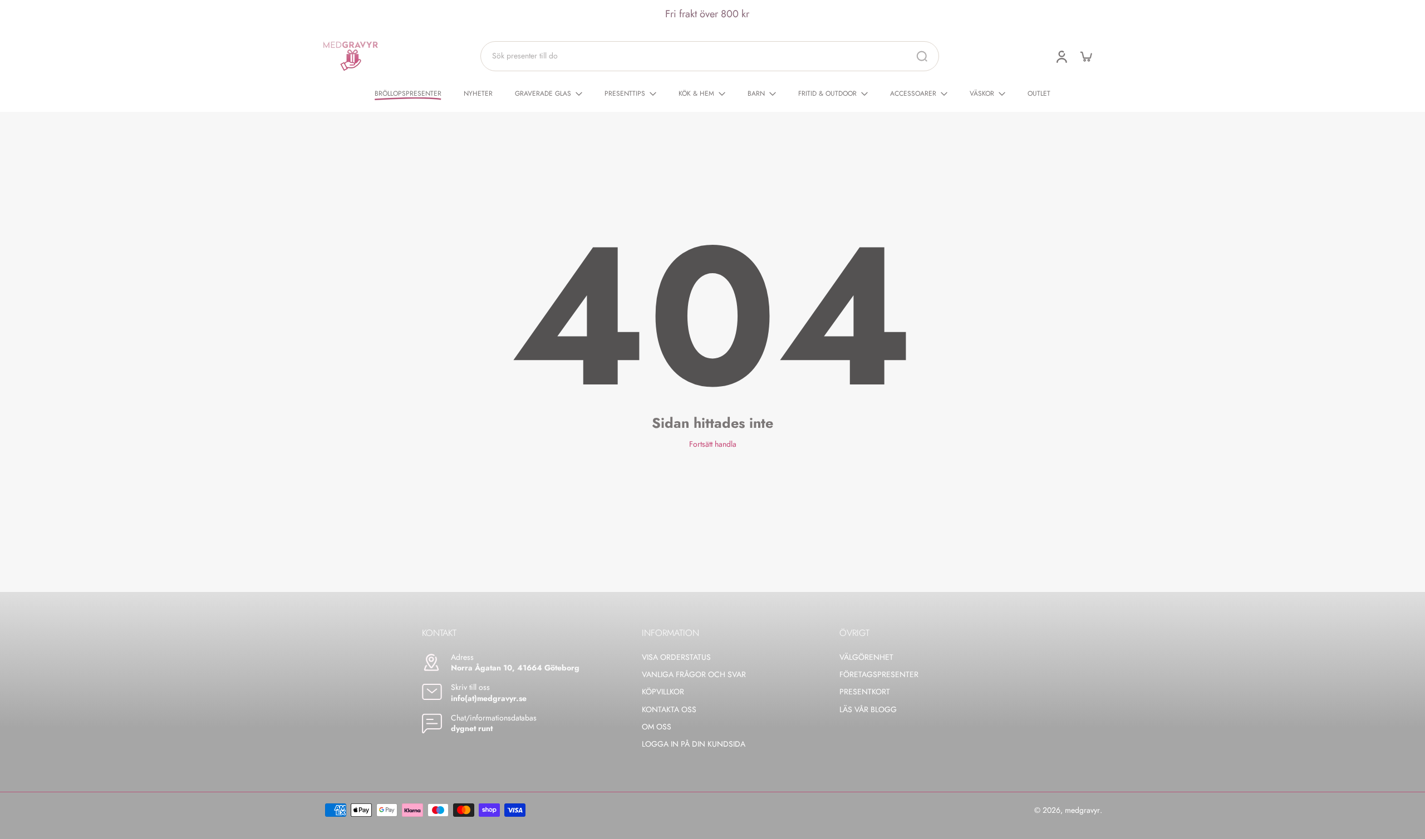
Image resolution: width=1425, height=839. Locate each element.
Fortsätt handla (712, 444)
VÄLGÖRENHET (866, 657)
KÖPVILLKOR (663, 692)
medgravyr (1082, 810)
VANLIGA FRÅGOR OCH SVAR (694, 674)
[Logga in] (1061, 56)
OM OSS (656, 727)
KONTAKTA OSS (669, 709)
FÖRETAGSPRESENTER (878, 674)
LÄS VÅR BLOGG (868, 709)
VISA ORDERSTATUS (676, 657)
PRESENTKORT (864, 692)
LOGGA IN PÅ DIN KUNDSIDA (693, 744)
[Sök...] (922, 56)
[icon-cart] (1085, 56)
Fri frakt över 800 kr (707, 14)
